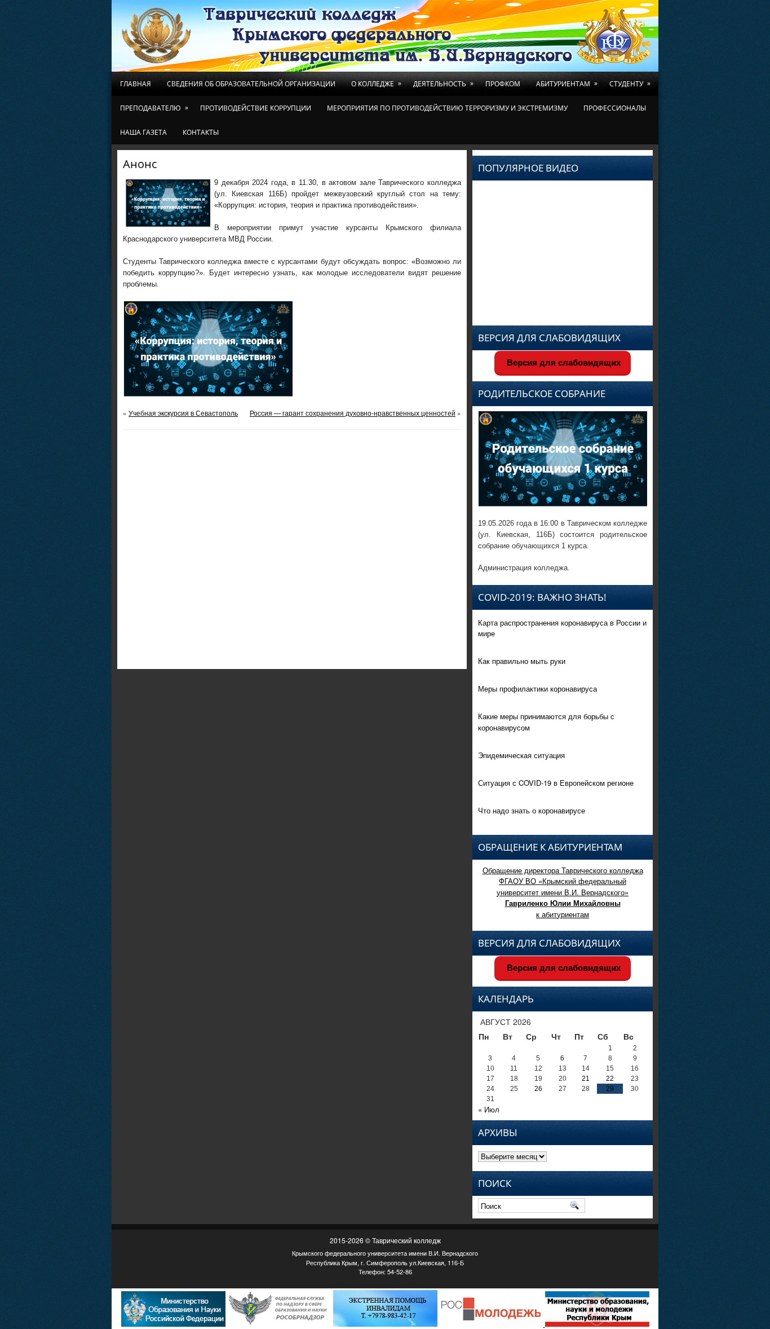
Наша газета (143, 132)
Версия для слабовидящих (563, 362)
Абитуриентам (567, 83)
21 (586, 1078)
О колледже (376, 83)
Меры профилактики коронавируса (537, 688)
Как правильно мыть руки (521, 660)
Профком (502, 84)
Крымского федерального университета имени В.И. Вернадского (385, 1252)
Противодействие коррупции (255, 108)
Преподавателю (154, 108)
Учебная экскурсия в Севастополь (183, 412)
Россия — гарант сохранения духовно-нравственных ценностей (352, 412)
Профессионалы (614, 108)
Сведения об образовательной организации (251, 84)
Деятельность (443, 83)
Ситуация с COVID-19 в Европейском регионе (556, 782)
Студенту (629, 83)
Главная (135, 84)
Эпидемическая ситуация (521, 755)
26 (538, 1089)
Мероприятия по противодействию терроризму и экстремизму (447, 108)
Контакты (201, 132)
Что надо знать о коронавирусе (531, 810)
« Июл (488, 1109)
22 (610, 1078)
